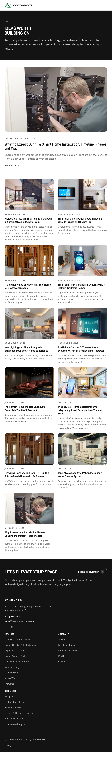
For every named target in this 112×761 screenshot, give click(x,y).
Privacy (8, 745)
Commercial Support (16, 724)
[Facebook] (6, 627)
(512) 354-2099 (12, 616)
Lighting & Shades (14, 650)
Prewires (9, 683)
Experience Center (68, 650)
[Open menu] (104, 5)
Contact (62, 661)
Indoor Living (12, 667)
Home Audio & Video (16, 656)
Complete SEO (39, 739)
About (61, 639)
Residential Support (15, 718)
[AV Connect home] (18, 5)
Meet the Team (66, 645)
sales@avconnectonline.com (19, 620)
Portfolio (63, 656)
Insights (9, 696)
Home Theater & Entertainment (22, 645)
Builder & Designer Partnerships (22, 713)
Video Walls (11, 678)
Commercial (11, 672)
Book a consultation (88, 571)
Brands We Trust (14, 707)
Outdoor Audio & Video (17, 661)
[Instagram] (11, 627)
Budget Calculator (14, 702)
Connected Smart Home (18, 639)
